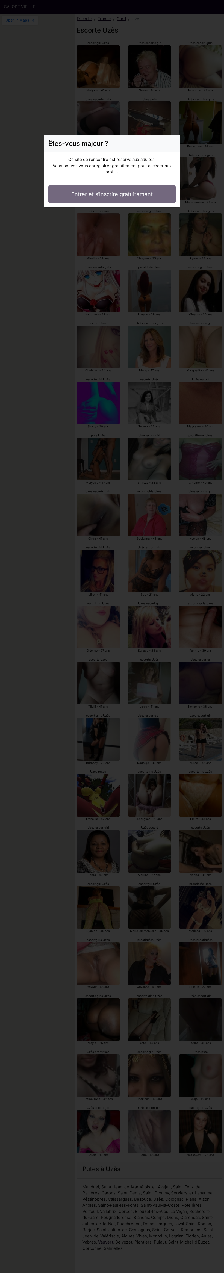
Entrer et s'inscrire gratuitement (112, 194)
